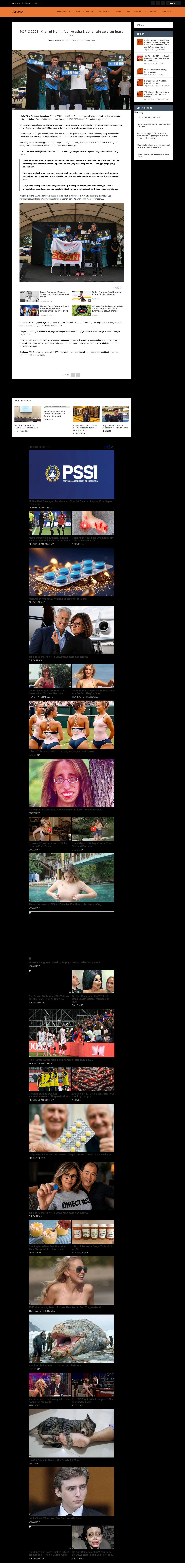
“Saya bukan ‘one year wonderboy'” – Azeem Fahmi (115, 426)
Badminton (88, 11)
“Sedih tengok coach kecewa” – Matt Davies (153, 155)
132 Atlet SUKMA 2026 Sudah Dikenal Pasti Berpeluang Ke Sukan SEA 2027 (157, 58)
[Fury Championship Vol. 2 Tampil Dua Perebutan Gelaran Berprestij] (57, 407)
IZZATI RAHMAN (64, 41)
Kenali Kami (166, 11)
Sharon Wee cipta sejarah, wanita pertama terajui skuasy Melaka (85, 427)
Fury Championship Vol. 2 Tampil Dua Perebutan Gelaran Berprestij (55, 413)
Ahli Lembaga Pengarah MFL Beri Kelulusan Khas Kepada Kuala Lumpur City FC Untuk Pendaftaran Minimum (156, 43)
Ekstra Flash (150, 11)
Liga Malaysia (104, 11)
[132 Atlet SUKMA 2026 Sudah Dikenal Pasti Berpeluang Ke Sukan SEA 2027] (140, 58)
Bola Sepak (159, 86)
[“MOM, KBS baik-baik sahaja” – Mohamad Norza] (27, 414)
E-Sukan (137, 11)
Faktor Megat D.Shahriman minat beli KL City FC (153, 125)
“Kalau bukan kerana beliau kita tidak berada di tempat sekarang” (153, 146)
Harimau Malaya (63, 11)
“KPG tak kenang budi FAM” (149, 117)
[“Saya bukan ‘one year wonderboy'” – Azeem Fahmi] (115, 414)
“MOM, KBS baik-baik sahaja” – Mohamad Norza (27, 426)
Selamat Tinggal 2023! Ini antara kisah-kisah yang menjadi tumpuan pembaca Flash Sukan (152, 135)
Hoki (78, 11)
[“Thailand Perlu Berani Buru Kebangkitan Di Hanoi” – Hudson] (140, 94)
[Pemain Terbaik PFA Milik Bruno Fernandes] (140, 82)
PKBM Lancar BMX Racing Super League (155, 70)
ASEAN (157, 99)
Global (119, 11)
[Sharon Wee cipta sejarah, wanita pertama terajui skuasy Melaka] (86, 414)
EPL (128, 11)
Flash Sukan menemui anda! (30, 3)
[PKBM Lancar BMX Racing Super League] (140, 71)
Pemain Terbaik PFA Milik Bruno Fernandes (155, 82)
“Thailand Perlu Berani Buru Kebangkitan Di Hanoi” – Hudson (156, 94)
